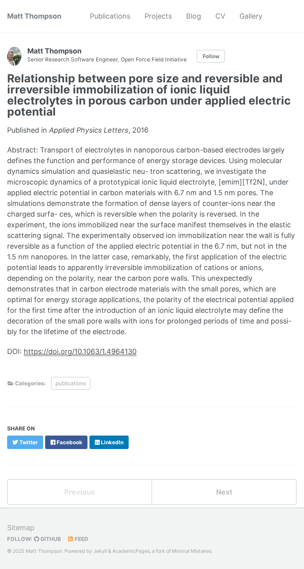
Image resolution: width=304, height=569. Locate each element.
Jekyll (100, 551)
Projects (158, 16)
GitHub (50, 539)
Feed (81, 539)
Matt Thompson (34, 16)
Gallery (250, 16)
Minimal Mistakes (191, 551)
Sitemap (20, 527)
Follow (211, 56)
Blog (193, 16)
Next (224, 492)
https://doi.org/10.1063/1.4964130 (80, 351)
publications (70, 383)
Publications (110, 16)
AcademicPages (131, 551)
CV (220, 16)
